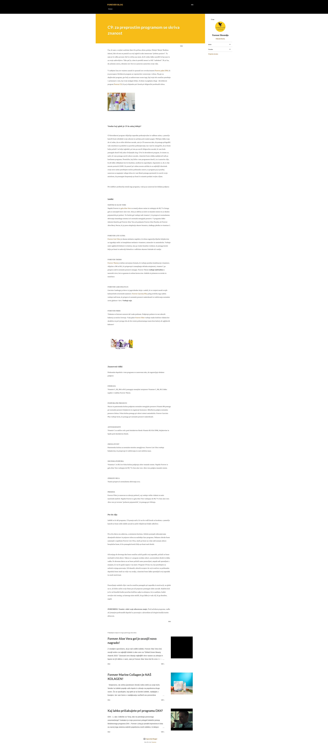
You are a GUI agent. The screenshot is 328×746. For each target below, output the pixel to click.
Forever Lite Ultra (114, 239)
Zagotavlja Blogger (151, 739)
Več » (162, 664)
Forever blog (115, 5)
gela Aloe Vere (126, 208)
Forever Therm (113, 263)
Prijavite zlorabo (213, 54)
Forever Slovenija (220, 35)
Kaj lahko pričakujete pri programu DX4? (135, 711)
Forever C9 (118, 84)
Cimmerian (154, 742)
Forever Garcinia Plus (139, 294)
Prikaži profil (220, 39)
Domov (110, 9)
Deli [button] (181, 46)
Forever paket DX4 (161, 70)
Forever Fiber (140, 318)
